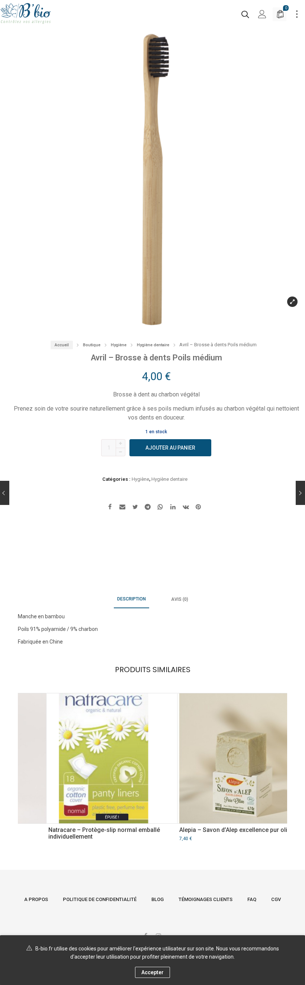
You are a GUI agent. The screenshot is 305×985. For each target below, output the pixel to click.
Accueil (62, 345)
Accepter (152, 972)
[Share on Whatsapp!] (160, 507)
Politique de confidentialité (100, 899)
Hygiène (118, 345)
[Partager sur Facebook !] (109, 507)
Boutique (91, 345)
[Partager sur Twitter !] (135, 507)
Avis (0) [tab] (179, 599)
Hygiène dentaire (153, 345)
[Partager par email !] (122, 507)
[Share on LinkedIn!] (173, 507)
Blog (157, 899)
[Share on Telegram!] (147, 507)
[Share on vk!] (185, 507)
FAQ (251, 899)
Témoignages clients (205, 899)
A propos (36, 899)
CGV (276, 899)
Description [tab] (131, 599)
